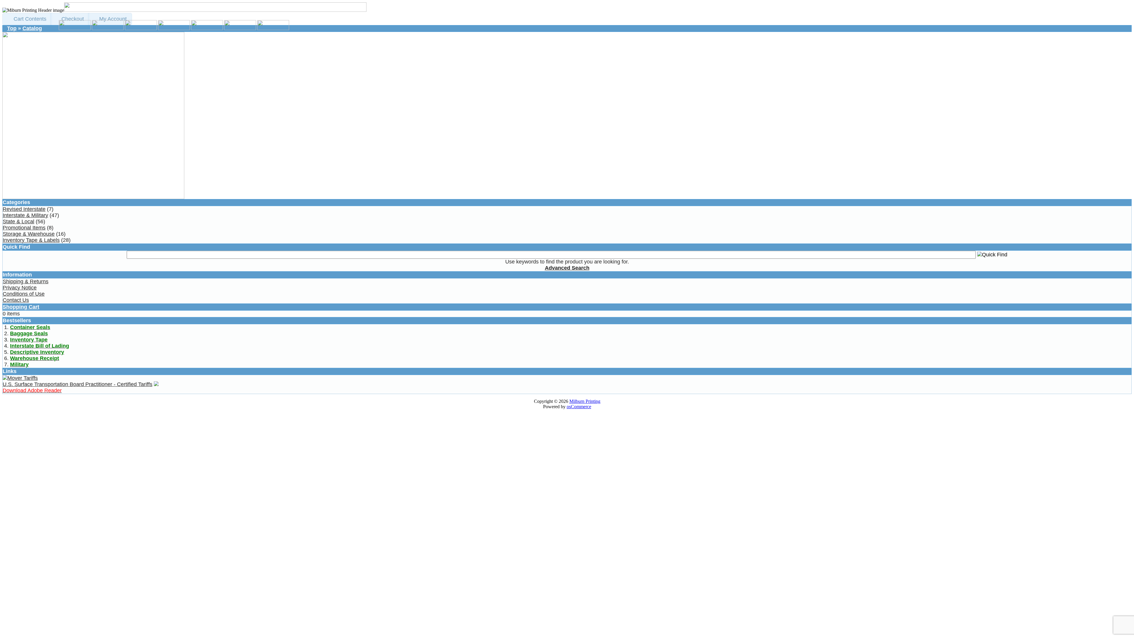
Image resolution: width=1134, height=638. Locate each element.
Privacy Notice (20, 288)
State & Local (18, 221)
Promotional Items (24, 228)
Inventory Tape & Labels (31, 240)
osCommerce (579, 406)
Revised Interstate (24, 209)
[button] (27, 19)
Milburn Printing (584, 401)
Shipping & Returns (25, 281)
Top (12, 28)
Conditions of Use (24, 294)
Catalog (32, 28)
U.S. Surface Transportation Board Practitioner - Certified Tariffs (77, 384)
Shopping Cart (21, 307)
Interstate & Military (25, 215)
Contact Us (16, 300)
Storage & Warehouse (29, 234)
